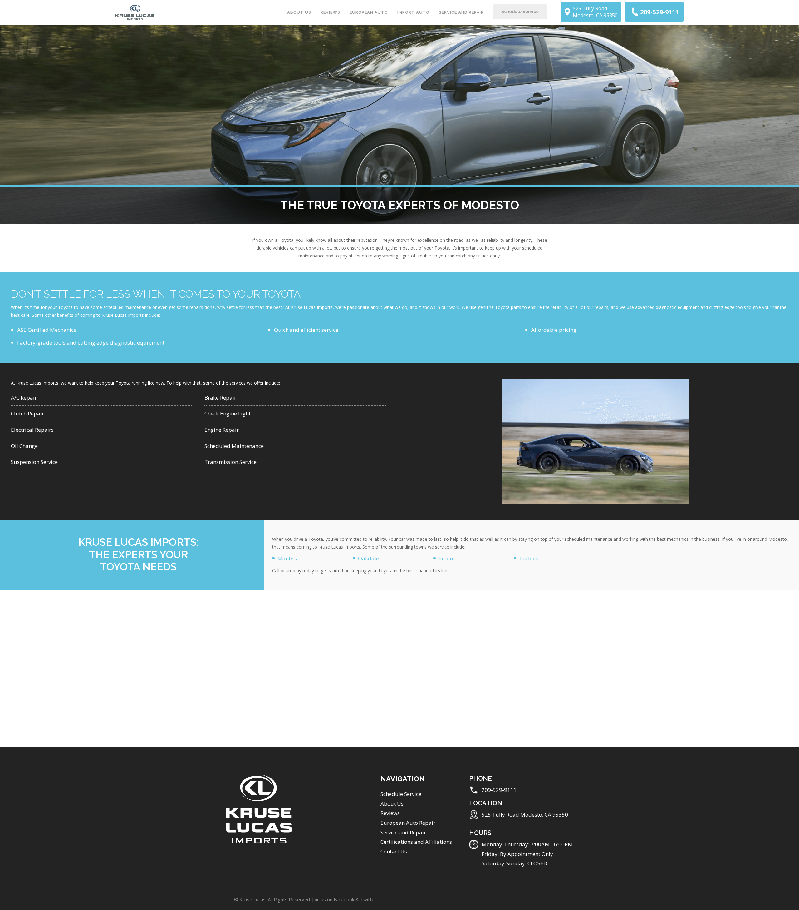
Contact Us (393, 851)
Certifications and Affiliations (416, 841)
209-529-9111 (499, 789)
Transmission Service (230, 461)
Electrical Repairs (32, 429)
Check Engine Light (227, 413)
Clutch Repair (27, 413)
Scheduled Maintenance (234, 446)
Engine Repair (221, 429)
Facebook (344, 899)
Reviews (330, 12)
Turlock (528, 558)
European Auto (369, 12)
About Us (299, 12)
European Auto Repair (407, 822)
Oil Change (24, 446)
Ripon (446, 558)
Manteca (288, 558)
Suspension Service (34, 461)
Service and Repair (461, 12)
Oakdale (368, 558)
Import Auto (413, 12)
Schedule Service (520, 11)
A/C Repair (24, 397)
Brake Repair (220, 397)
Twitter (368, 899)
